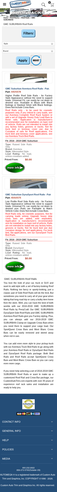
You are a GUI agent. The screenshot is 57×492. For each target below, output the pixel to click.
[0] (52, 5)
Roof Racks (14, 18)
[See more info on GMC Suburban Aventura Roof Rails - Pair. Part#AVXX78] (21, 167)
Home (5, 18)
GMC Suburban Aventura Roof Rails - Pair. (27, 88)
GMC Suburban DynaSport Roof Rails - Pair (28, 194)
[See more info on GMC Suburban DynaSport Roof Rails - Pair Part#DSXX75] (21, 266)
